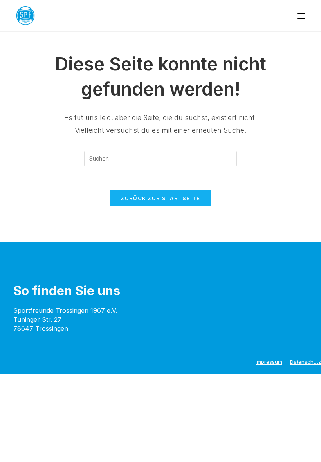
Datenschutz (305, 362)
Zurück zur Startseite (160, 198)
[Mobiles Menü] (301, 16)
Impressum (269, 362)
